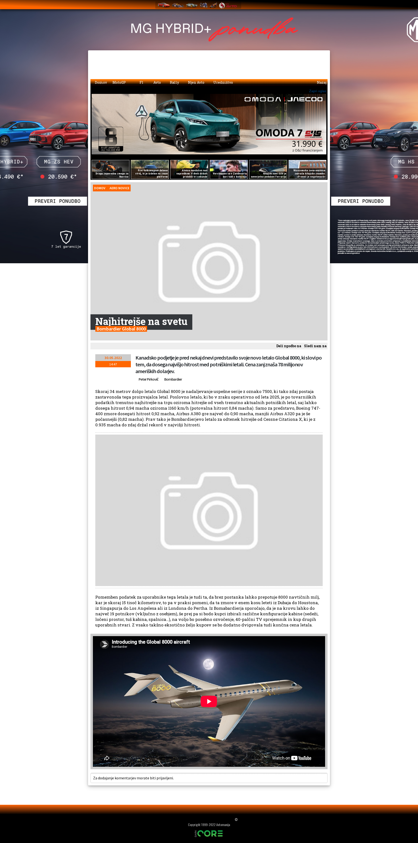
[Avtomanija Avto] (164, 5)
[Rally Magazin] (192, 5)
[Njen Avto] (228, 5)
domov (99, 188)
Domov (100, 82)
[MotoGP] (213, 5)
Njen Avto (195, 82)
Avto (157, 82)
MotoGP (119, 82)
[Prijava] (310, 4)
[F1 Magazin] (178, 5)
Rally (174, 82)
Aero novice (119, 188)
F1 (141, 82)
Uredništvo (223, 82)
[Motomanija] (204, 5)
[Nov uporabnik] (320, 4)
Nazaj (321, 82)
